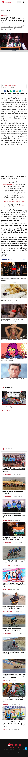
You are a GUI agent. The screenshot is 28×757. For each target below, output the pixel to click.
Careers (24, 749)
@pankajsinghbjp (9, 184)
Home (3, 10)
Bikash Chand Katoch (7, 611)
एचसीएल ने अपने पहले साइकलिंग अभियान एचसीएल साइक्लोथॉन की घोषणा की (14, 515)
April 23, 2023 (20, 206)
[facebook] (5, 91)
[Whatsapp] (11, 91)
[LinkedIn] (14, 91)
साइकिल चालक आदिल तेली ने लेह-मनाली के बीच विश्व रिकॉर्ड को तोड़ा (12, 629)
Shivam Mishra (6, 704)
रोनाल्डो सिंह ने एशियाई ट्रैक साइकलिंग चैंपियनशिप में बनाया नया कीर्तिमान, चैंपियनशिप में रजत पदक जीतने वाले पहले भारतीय (14, 724)
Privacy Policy (5, 749)
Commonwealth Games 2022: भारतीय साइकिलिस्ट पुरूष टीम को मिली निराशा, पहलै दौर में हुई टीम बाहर (14, 676)
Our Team (18, 749)
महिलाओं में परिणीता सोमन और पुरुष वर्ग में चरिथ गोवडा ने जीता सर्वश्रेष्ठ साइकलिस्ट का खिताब (14, 469)
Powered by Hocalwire (18, 752)
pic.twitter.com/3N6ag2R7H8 (14, 201)
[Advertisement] (14, 68)
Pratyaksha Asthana (7, 474)
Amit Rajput (5, 680)
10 (15, 410)
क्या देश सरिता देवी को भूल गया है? (9, 407)
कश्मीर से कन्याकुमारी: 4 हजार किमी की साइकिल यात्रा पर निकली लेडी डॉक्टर (13, 607)
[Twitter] (8, 91)
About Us (12, 749)
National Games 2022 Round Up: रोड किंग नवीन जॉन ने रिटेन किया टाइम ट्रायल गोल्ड (14, 584)
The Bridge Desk (6, 520)
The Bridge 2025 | (8, 752)
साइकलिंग (4, 16)
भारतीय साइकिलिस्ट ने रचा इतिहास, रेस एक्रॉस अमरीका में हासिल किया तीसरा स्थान (13, 699)
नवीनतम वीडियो (9, 387)
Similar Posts (9, 449)
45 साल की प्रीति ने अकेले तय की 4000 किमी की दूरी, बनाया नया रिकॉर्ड (13, 538)
